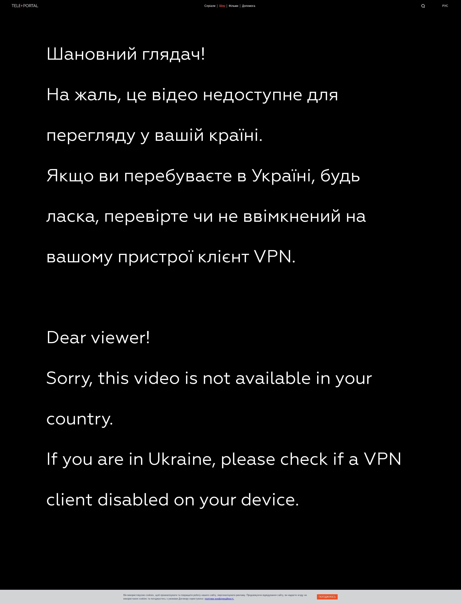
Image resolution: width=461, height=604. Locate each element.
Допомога (248, 5)
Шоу (222, 5)
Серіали (209, 5)
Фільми (233, 5)
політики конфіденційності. (219, 598)
